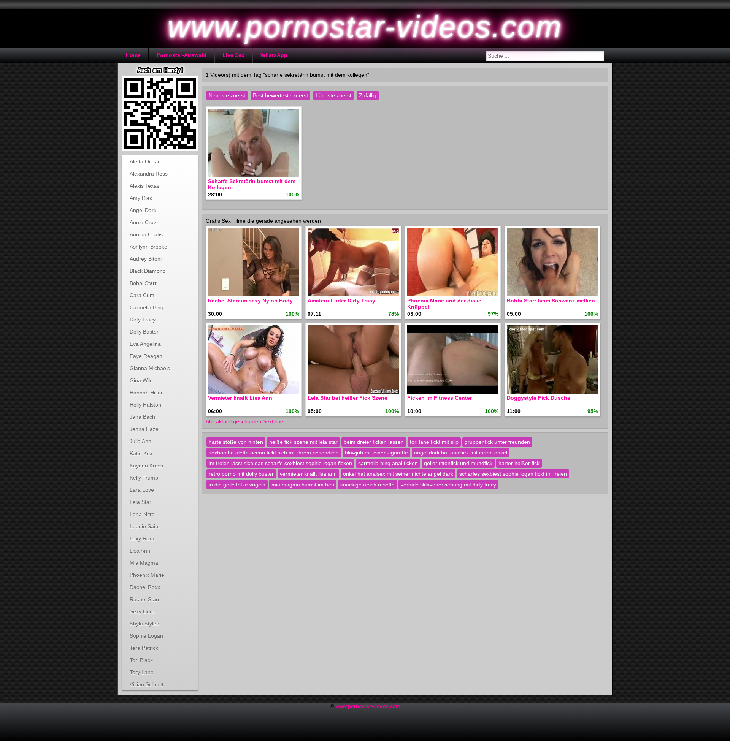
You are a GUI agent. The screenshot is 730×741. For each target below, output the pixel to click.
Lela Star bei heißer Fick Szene (347, 398)
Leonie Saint (145, 526)
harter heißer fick (519, 463)
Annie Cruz (143, 222)
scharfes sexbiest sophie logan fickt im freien (513, 474)
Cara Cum (142, 295)
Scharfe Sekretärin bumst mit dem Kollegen (251, 184)
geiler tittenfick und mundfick (458, 463)
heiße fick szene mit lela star (303, 442)
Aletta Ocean (145, 161)
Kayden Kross (146, 465)
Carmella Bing (146, 307)
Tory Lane (142, 672)
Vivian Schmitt (146, 684)
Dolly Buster (144, 332)
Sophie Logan (146, 636)
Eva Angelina (145, 344)
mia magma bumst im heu (302, 484)
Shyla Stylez (144, 624)
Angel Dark (143, 210)
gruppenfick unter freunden (497, 442)
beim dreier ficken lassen (374, 442)
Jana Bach (142, 417)
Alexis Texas (144, 186)
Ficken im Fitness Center (439, 398)
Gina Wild (141, 380)
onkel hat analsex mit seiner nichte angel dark (398, 474)
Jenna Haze (144, 429)
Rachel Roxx (145, 587)
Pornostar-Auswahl (181, 55)
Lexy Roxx (142, 538)
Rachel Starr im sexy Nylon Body (250, 301)
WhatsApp (273, 55)
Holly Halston (145, 405)
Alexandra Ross (149, 174)
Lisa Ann (140, 551)
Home (133, 55)
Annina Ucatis (146, 234)
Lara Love (142, 490)
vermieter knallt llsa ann (308, 474)
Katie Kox (141, 453)
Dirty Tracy (143, 320)
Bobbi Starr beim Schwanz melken (551, 301)
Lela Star (140, 502)
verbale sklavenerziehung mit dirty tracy (448, 484)
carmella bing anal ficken (388, 463)
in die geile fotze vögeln (237, 484)
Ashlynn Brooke (148, 247)
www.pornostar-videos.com (367, 706)
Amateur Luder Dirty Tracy (341, 301)
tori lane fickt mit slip (434, 442)
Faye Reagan (146, 356)
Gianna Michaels (150, 368)
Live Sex (233, 55)
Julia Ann (140, 441)
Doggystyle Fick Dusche (538, 398)
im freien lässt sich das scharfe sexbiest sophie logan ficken (280, 463)
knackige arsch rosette (367, 484)
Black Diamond (148, 271)
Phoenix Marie (147, 575)
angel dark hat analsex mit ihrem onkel (460, 453)
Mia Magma (144, 563)
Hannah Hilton (147, 393)
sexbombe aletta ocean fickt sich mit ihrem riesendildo (274, 453)
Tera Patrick (144, 648)
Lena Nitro (142, 514)
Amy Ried (141, 198)
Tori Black (141, 660)
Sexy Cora (142, 611)
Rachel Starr (145, 599)
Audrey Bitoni (146, 259)
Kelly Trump (144, 478)
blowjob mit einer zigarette (376, 453)
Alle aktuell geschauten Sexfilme (244, 421)
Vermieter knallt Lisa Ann (240, 398)
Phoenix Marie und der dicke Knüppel (444, 304)
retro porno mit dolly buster (241, 474)
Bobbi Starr (143, 283)
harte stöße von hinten (236, 442)
